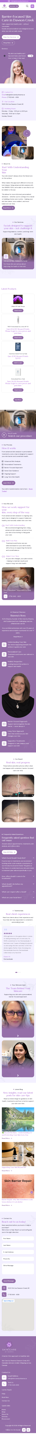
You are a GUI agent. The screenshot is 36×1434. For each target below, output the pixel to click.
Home (4, 1410)
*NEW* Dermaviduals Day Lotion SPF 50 (18, 326)
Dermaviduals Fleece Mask (18, 379)
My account (6, 1419)
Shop (3, 1412)
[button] (18, 858)
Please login (10, 331)
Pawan (18, 1078)
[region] (18, 255)
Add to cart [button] (18, 363)
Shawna (18, 1038)
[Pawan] (18, 1075)
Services (4, 1417)
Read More (6, 1138)
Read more (18, 310)
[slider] (18, 786)
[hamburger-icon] (32, 6)
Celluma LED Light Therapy (18, 306)
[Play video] (4, 435)
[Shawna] (18, 1035)
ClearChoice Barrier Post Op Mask (18, 354)
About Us (5, 1414)
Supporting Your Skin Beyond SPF (14, 1167)
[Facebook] (24, 1430)
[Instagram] (28, 1430)
